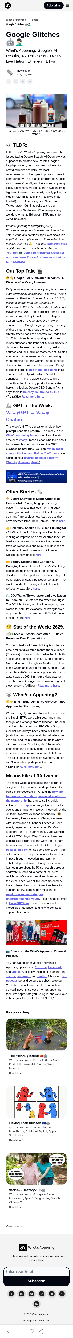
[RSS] (36, 1304)
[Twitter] (11, 1294)
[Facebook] (51, 1294)
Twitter (42, 976)
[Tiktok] (41, 1294)
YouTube (41, 967)
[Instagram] (62, 1294)
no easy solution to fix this (41, 392)
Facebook (55, 967)
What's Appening (16, 19)
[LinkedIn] (21, 1294)
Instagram (23, 976)
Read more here (32, 396)
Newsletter (23, 70)
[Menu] (67, 5)
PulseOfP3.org (19, 903)
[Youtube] (31, 1294)
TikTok (10, 976)
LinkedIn (17, 971)
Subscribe (53, 5)
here (62, 521)
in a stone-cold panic (43, 369)
